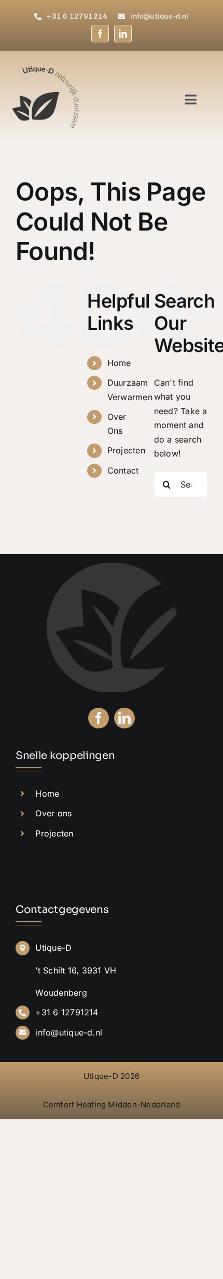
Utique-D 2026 (111, 1076)
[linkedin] (123, 33)
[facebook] (100, 33)
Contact (123, 470)
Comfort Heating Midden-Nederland (111, 1104)
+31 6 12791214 (66, 1012)
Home (119, 363)
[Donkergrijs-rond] (111, 567)
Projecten (126, 450)
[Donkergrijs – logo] (45, 70)
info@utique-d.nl (68, 1032)
